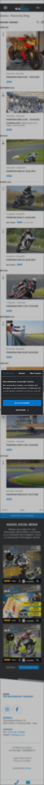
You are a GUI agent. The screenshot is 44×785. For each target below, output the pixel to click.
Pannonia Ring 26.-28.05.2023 (20, 171)
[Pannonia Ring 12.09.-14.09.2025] (25, 425)
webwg (28, 768)
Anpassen (21, 410)
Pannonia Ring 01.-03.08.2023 (20, 217)
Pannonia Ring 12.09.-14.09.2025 (22, 445)
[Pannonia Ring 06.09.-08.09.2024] (25, 333)
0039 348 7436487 (16, 732)
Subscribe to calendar (22, 515)
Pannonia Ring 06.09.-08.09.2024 (22, 352)
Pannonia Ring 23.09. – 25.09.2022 (22, 119)
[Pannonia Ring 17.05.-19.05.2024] (25, 286)
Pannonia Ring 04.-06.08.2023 (20, 259)
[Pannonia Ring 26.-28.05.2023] (25, 152)
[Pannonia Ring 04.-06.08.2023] (25, 240)
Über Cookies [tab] (35, 373)
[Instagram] (7, 709)
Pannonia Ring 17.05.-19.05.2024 (22, 306)
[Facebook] (17, 709)
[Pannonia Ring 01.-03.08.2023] (25, 198)
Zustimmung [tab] (8, 373)
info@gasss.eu (17, 734)
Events (4, 16)
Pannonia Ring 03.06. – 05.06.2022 (22, 77)
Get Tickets (11, 222)
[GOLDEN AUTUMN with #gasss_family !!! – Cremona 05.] (22, 564)
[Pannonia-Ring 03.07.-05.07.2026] (25, 473)
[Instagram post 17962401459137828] (22, 604)
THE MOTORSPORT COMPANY (18, 696)
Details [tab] (22, 373)
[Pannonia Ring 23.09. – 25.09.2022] (25, 102)
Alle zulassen (22, 403)
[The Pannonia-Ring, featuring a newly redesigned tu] (22, 643)
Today (22, 510)
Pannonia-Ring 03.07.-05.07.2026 (22, 494)
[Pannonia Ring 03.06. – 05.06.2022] (25, 50)
